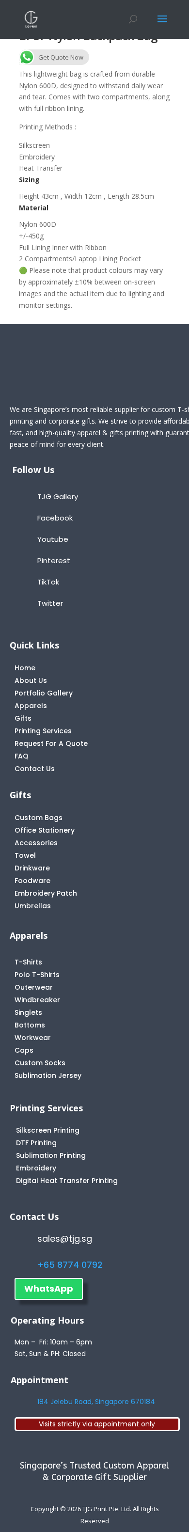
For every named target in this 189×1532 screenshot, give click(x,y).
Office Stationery (45, 830)
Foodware (32, 880)
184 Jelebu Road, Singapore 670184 (96, 1401)
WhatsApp (48, 1288)
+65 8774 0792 (70, 1265)
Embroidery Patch (46, 893)
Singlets (28, 1012)
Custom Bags (39, 817)
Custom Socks (40, 1063)
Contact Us (35, 769)
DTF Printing (36, 1143)
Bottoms (30, 1025)
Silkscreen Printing (47, 1130)
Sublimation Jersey (48, 1075)
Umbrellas (33, 906)
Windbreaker (37, 1000)
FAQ (22, 756)
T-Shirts (28, 962)
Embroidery (36, 1168)
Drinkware (32, 868)
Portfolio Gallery (44, 693)
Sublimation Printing (51, 1155)
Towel (25, 855)
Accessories (36, 843)
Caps (24, 1050)
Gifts (23, 718)
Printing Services (43, 731)
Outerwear (34, 987)
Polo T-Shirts (37, 974)
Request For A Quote (51, 743)
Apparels (31, 706)
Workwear (33, 1037)
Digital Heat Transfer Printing (67, 1180)
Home (25, 668)
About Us (31, 680)
